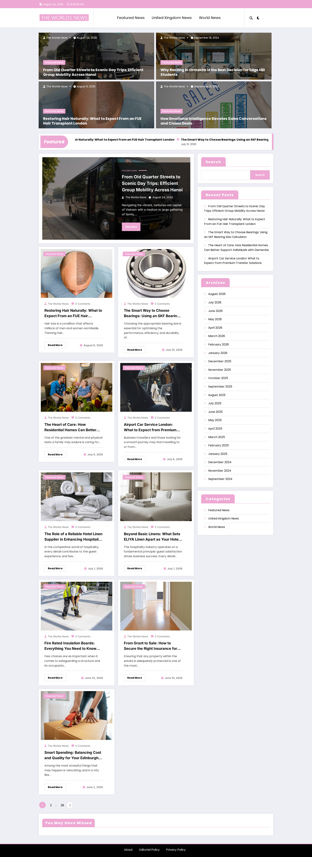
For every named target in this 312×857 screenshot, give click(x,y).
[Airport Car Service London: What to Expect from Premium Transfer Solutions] (156, 387)
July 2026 (214, 302)
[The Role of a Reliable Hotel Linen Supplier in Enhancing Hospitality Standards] (76, 496)
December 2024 (219, 462)
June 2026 (215, 311)
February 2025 (218, 445)
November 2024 (219, 471)
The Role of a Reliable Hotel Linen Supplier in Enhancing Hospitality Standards (73, 537)
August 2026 (217, 294)
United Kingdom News (172, 17)
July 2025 (214, 403)
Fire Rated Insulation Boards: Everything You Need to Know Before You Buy (70, 646)
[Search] (251, 18)
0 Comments (82, 303)
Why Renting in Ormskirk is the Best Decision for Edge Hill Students (213, 72)
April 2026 (215, 328)
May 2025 (215, 420)
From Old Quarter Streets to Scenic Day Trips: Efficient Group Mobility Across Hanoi (93, 72)
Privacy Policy (176, 850)
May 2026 (215, 319)
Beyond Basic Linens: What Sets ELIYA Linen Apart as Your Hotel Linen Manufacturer (152, 537)
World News (210, 17)
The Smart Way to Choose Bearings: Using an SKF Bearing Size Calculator (215, 140)
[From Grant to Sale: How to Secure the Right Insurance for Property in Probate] (156, 606)
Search (213, 161)
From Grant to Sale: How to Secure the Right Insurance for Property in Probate (150, 646)
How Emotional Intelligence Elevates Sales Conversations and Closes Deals (213, 121)
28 (62, 805)
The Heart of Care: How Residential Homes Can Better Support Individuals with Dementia (70, 427)
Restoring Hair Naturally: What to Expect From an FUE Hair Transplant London (92, 121)
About (128, 850)
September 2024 (220, 479)
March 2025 (216, 437)
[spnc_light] (258, 17)
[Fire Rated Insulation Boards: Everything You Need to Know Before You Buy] (76, 606)
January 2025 (217, 454)
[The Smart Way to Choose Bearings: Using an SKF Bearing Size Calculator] (156, 273)
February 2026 (218, 344)
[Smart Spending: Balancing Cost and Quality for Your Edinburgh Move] (76, 715)
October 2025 (218, 378)
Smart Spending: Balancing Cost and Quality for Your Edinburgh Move (72, 755)
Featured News (131, 17)
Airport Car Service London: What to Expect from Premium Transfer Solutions (150, 427)
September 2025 (220, 386)
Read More (131, 226)
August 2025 (217, 395)
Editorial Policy (149, 850)
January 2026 (217, 353)
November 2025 (219, 370)
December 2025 (219, 361)
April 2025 (215, 429)
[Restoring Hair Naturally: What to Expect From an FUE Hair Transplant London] (76, 273)
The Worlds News (57, 38)
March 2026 (216, 336)
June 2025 (215, 412)
